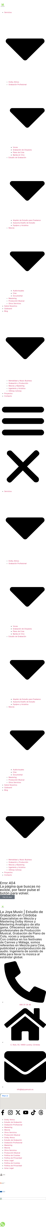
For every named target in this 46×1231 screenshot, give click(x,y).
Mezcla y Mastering (16, 386)
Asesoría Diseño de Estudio (24, 223)
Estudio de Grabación (13, 1122)
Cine (14, 293)
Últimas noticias (15, 391)
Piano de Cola (18, 152)
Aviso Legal (9, 1160)
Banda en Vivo (18, 155)
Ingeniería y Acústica (17, 388)
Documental (18, 296)
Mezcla (7, 1130)
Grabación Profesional (13, 1125)
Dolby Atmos (14, 82)
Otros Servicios (15, 303)
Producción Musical (16, 301)
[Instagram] (10, 1112)
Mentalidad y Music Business (20, 381)
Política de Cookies (12, 1155)
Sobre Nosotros (10, 306)
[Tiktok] (33, 1112)
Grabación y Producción (18, 383)
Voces (15, 147)
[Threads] (41, 1112)
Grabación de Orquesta (22, 150)
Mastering (13, 298)
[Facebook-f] (2, 1112)
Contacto (8, 396)
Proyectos (8, 393)
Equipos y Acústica (20, 225)
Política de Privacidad (13, 1158)
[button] (23, 443)
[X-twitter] (18, 1112)
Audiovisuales (18, 291)
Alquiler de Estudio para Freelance (27, 220)
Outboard (8, 308)
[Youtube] (25, 1112)
